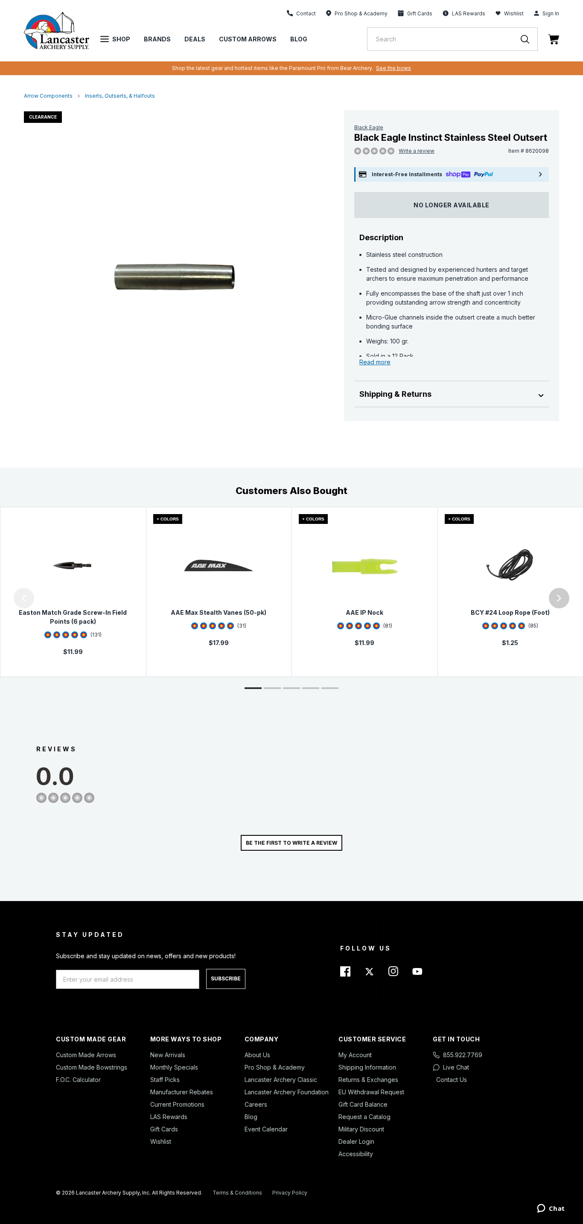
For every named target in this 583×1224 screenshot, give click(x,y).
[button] (2, 598)
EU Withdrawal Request (371, 1092)
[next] (559, 598)
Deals (194, 39)
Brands (157, 39)
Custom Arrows (248, 39)
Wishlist (514, 13)
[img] (357, 151)
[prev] (24, 598)
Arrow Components (48, 96)
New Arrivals (167, 1054)
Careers (256, 1104)
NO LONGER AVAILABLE (452, 205)
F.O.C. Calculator (78, 1079)
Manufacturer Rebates (181, 1092)
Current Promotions (177, 1104)
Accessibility (355, 1153)
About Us (257, 1054)
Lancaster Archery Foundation (287, 1092)
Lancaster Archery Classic (281, 1079)
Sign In (550, 13)
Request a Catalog (364, 1116)
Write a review (416, 151)
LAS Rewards (168, 1116)
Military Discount (361, 1129)
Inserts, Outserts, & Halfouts (120, 96)
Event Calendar (266, 1129)
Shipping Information (367, 1067)
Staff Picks (165, 1079)
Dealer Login (356, 1141)
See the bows (393, 68)
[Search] (529, 39)
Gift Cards (164, 1129)
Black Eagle (368, 127)
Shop (121, 39)
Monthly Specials (174, 1067)
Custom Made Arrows (86, 1054)
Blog (298, 39)
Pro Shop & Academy (275, 1067)
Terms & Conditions (237, 1192)
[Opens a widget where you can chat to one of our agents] (550, 1209)
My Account (355, 1054)
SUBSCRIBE (226, 978)
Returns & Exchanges (368, 1079)
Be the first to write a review (291, 843)
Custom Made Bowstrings (91, 1067)
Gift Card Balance (363, 1104)
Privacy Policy (289, 1192)
